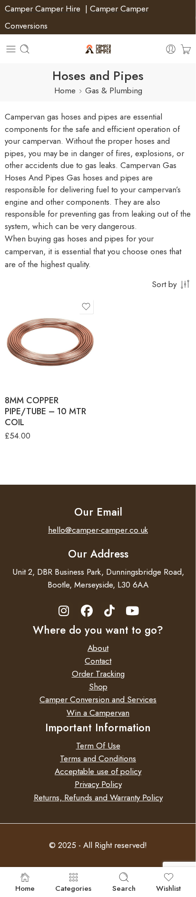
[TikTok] (109, 611)
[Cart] (185, 49)
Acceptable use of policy (98, 771)
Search (124, 887)
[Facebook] (87, 611)
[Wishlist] (86, 306)
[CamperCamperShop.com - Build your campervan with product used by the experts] (98, 49)
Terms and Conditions (98, 758)
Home (65, 90)
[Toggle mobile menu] (11, 49)
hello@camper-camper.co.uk (98, 530)
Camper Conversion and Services (98, 699)
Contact (98, 661)
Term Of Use (98, 745)
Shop (98, 686)
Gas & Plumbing (113, 90)
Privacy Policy (98, 784)
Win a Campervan (98, 712)
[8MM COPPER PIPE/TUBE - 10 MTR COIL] (50, 342)
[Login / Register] (170, 49)
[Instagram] (64, 611)
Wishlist (168, 887)
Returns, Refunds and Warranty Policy (98, 797)
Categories (73, 887)
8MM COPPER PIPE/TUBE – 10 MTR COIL (45, 411)
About (98, 648)
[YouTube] (132, 611)
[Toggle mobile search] (25, 49)
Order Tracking (98, 673)
